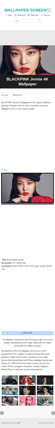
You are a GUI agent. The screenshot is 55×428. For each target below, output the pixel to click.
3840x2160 (19, 15)
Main (8, 15)
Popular (45, 15)
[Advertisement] (27, 139)
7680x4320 (32, 15)
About (41, 423)
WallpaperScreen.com (8, 423)
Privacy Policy (49, 423)
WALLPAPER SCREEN (27, 10)
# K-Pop (4, 170)
